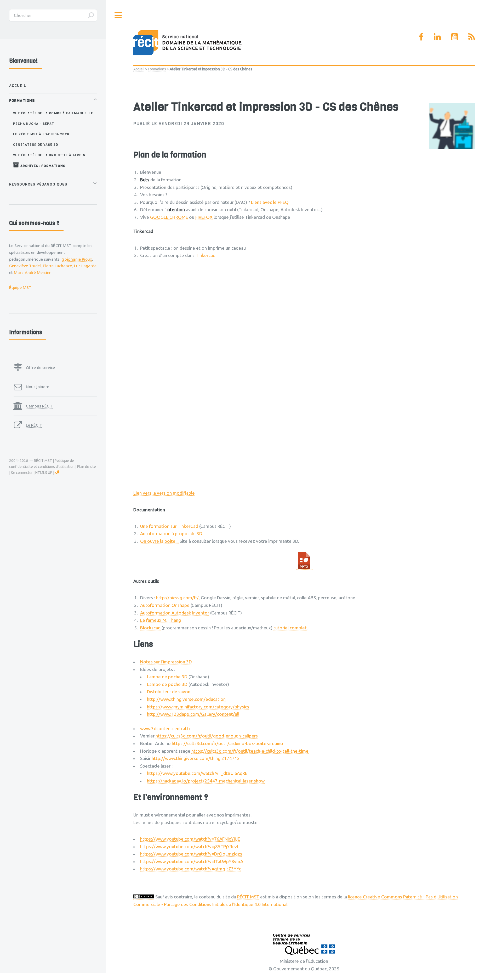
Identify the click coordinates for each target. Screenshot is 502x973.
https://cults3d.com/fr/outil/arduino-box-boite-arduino (227, 743)
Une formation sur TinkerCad (169, 526)
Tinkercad (205, 255)
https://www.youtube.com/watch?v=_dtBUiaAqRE (197, 773)
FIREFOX (204, 217)
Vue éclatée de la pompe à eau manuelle (53, 113)
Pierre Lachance (57, 265)
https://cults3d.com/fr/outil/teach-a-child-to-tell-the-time (250, 750)
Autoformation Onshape (165, 605)
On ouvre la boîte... (159, 541)
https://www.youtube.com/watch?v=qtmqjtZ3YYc (190, 868)
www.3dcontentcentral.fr (165, 728)
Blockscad (150, 627)
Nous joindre (37, 386)
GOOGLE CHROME (169, 217)
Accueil (138, 69)
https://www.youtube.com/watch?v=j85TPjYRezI (189, 846)
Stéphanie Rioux (77, 259)
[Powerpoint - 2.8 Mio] (304, 567)
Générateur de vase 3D (35, 144)
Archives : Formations (42, 166)
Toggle (118, 15)
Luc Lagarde (85, 265)
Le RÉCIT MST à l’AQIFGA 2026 (41, 134)
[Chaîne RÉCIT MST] (454, 36)
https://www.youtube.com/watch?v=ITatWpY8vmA (191, 861)
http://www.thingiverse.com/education (186, 699)
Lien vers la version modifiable (164, 492)
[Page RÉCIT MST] (421, 36)
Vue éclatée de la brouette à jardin (49, 155)
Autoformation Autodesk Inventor (174, 612)
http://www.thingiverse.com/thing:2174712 (196, 758)
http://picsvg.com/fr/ (177, 597)
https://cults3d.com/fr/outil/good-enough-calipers (207, 735)
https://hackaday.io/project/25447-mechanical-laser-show (206, 780)
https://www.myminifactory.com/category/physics (198, 706)
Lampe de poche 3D (167, 676)
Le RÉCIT (34, 425)
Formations (157, 69)
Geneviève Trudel (25, 265)
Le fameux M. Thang (160, 620)
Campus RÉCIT (39, 406)
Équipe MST (20, 287)
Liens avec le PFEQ (270, 202)
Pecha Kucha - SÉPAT (33, 123)
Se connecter (22, 473)
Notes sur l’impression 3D (166, 661)
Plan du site (86, 467)
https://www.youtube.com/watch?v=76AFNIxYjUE (190, 838)
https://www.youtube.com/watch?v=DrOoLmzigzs (191, 853)
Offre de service (40, 367)
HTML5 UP (43, 473)
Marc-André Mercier (32, 272)
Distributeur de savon (168, 691)
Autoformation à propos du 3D (171, 533)
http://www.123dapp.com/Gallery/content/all (193, 714)
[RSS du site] (471, 36)
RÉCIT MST (248, 896)
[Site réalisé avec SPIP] (57, 473)
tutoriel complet (290, 627)
